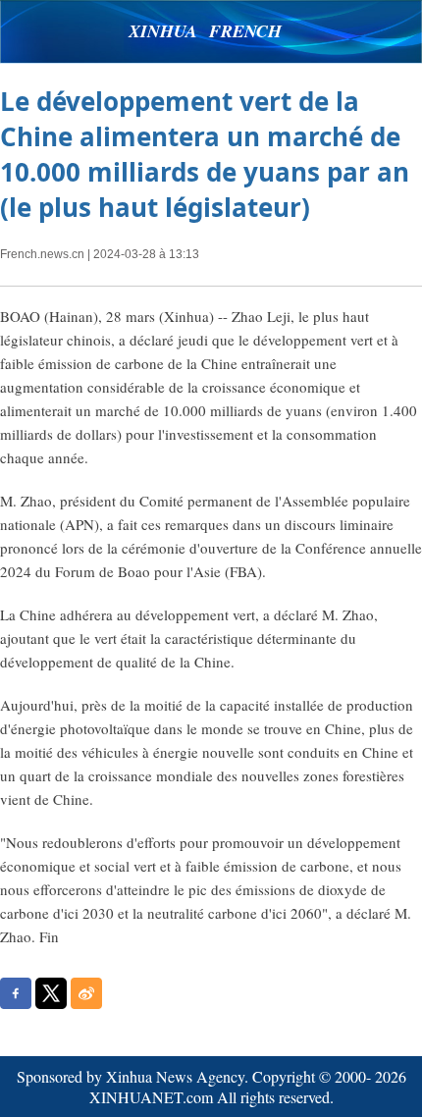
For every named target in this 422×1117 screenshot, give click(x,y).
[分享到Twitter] (51, 993)
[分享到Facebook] (15, 993)
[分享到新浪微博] (86, 993)
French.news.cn (42, 254)
